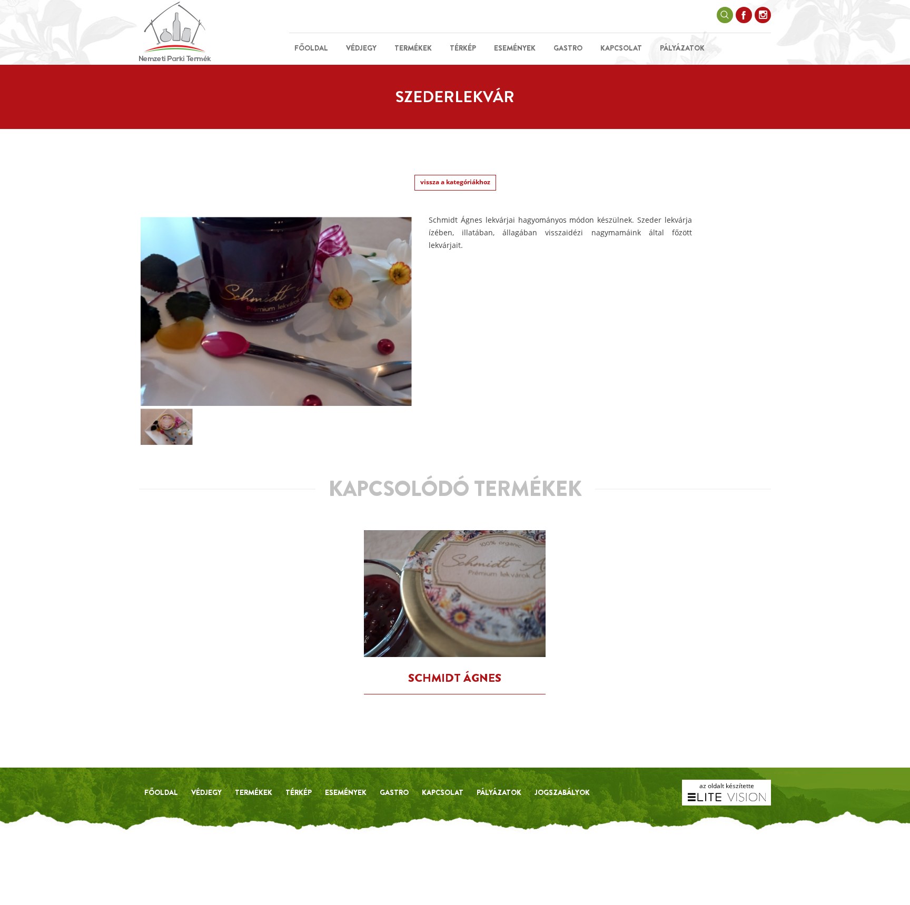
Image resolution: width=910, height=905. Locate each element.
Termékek (413, 48)
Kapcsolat (621, 48)
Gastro (567, 48)
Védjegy (361, 48)
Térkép (463, 48)
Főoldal (311, 48)
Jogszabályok (562, 792)
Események (515, 48)
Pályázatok (682, 48)
